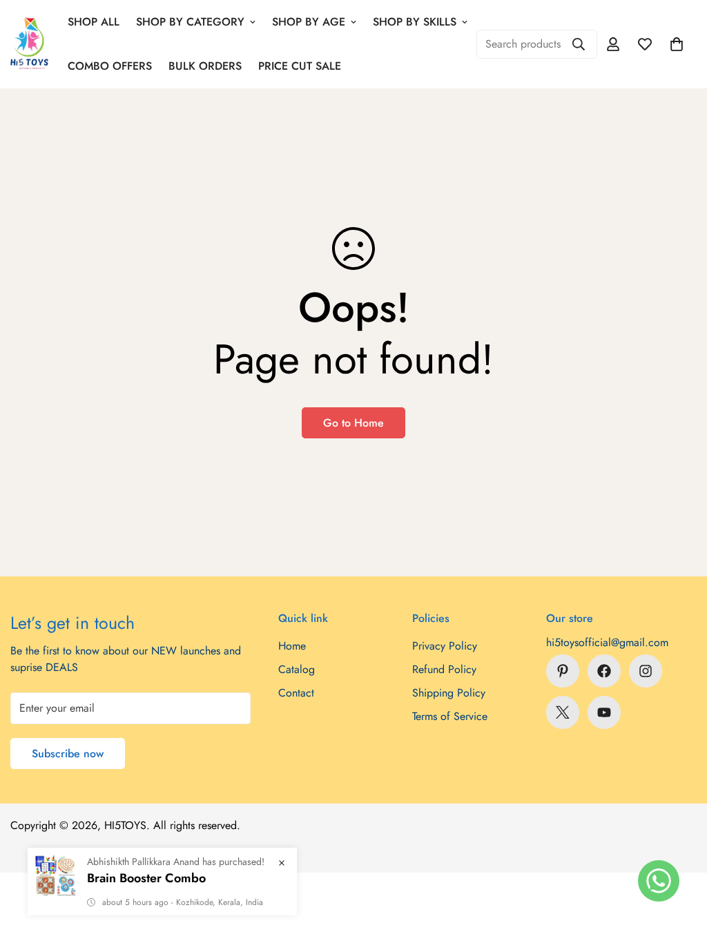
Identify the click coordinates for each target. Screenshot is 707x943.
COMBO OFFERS (110, 66)
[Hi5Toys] (29, 43)
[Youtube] (604, 712)
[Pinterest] (562, 671)
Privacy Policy (444, 646)
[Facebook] (604, 671)
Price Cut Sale (299, 66)
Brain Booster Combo (146, 878)
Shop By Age (308, 22)
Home (292, 646)
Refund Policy (444, 669)
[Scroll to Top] (680, 868)
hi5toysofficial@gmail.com (607, 642)
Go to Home (353, 423)
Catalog (296, 669)
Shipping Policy (448, 693)
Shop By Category (190, 22)
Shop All (93, 22)
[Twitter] (562, 712)
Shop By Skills (414, 22)
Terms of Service (449, 716)
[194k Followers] (645, 671)
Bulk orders (205, 66)
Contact (296, 693)
